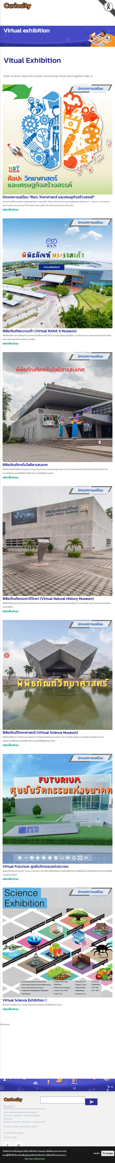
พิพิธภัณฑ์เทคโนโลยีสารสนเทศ (25, 464)
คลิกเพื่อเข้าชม (11, 210)
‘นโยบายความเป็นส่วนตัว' (34, 1158)
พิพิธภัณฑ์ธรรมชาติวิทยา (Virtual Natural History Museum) (48, 598)
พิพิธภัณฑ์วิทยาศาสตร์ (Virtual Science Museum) (40, 732)
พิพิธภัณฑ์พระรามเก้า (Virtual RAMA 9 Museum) (40, 331)
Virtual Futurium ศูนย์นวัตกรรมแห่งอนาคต (36, 866)
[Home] (18, 6)
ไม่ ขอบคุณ (108, 1153)
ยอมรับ (97, 1153)
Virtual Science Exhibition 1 (25, 1000)
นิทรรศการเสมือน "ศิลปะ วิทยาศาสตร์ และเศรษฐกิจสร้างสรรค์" (48, 197)
